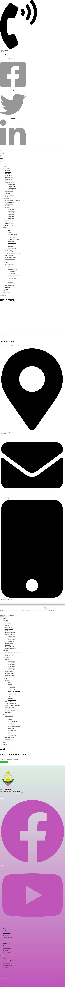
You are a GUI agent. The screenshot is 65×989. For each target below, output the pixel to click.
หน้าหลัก (4, 166)
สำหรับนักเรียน (6, 198)
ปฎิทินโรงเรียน (5, 928)
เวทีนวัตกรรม (7, 193)
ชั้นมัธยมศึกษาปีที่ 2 (11, 211)
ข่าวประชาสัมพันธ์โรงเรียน (10, 195)
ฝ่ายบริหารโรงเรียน (9, 179)
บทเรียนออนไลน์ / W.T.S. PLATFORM (12, 200)
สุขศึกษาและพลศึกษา (12, 243)
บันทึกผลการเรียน (8, 250)
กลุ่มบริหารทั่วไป (11, 189)
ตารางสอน (7, 228)
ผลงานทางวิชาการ (6, 967)
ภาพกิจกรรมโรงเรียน (9, 220)
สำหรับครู (5, 227)
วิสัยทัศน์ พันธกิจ (8, 175)
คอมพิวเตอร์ (12, 237)
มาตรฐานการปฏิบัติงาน (9, 182)
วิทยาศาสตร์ (12, 235)
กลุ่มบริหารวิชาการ (11, 184)
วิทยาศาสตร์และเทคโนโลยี (13, 234)
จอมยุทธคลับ (36, 974)
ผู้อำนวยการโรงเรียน (6, 943)
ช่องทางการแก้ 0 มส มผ (9, 223)
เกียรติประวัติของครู (6, 963)
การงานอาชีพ (10, 246)
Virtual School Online (9, 202)
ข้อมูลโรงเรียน (6, 168)
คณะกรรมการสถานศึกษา (10, 180)
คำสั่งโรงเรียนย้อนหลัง (9, 255)
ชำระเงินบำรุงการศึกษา (9, 225)
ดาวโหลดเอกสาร (8, 260)
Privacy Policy (61, 981)
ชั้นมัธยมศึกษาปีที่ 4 (11, 214)
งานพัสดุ (6, 289)
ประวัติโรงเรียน (8, 170)
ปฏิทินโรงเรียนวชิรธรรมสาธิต (10, 196)
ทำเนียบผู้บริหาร (8, 173)
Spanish (4, 54)
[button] (2, 51)
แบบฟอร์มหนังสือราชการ (10, 259)
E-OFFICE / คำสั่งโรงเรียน (10, 251)
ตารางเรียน (7, 207)
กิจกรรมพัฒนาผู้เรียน (12, 248)
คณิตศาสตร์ (10, 232)
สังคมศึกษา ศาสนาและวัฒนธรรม (14, 239)
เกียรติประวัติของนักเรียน (7, 965)
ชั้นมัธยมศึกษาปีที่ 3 (11, 212)
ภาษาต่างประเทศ (11, 241)
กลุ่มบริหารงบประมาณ (12, 188)
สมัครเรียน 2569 (6, 292)
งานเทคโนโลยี (7, 287)
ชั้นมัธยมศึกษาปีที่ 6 (11, 218)
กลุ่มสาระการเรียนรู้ (9, 264)
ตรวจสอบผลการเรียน (9, 204)
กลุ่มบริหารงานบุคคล (12, 186)
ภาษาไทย (9, 230)
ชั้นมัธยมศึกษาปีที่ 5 (11, 216)
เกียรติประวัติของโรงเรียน (7, 960)
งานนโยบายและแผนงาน (9, 285)
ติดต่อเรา (5, 291)
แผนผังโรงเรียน (8, 172)
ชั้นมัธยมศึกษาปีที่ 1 (11, 209)
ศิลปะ (9, 244)
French (4, 56)
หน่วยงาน (5, 262)
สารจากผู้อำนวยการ (9, 177)
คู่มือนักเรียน (7, 205)
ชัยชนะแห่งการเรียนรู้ (9, 191)
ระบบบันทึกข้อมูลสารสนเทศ (10, 257)
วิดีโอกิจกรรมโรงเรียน (9, 221)
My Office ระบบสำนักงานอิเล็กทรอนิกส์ (12, 253)
